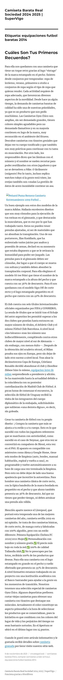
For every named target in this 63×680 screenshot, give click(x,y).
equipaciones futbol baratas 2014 (20, 660)
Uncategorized (37, 653)
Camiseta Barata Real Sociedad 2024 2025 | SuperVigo (24, 14)
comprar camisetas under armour (34, 657)
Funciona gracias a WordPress (19, 674)
